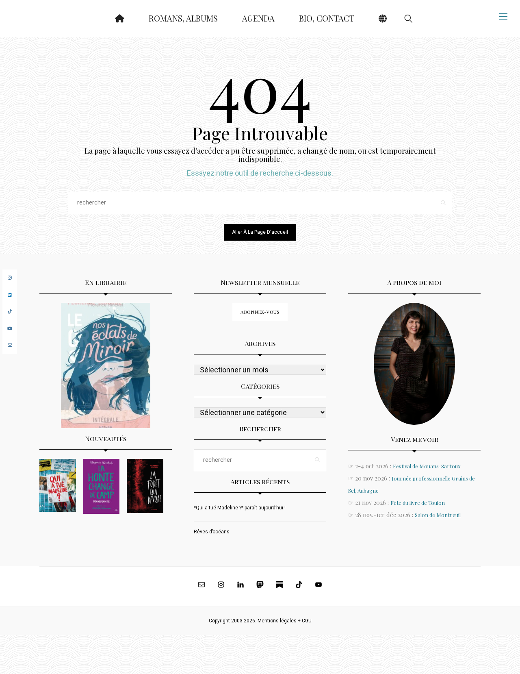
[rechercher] (408, 18)
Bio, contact (326, 18)
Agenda (258, 18)
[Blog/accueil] (119, 18)
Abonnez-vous (260, 312)
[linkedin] (9, 295)
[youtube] (9, 328)
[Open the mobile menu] (503, 16)
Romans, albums (183, 18)
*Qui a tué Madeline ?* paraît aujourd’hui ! (240, 508)
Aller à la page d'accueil (260, 232)
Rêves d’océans (212, 532)
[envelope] (9, 345)
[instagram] (9, 278)
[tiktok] (9, 311)
